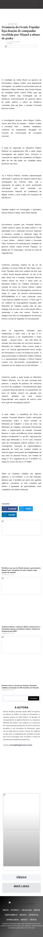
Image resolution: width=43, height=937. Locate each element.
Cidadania (26, 910)
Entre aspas (13, 919)
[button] (39, 3)
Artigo (24, 919)
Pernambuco (11, 915)
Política (15, 910)
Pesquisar (33, 698)
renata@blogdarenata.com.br (20, 745)
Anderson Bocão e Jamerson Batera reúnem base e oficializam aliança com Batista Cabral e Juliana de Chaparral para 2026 (21, 629)
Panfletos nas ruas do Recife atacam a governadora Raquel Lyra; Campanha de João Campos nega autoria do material (21, 570)
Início (6, 910)
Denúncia (33, 915)
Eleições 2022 (12, 24)
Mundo (23, 915)
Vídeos (33, 919)
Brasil (37, 910)
